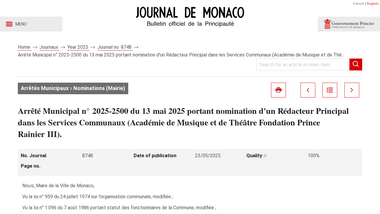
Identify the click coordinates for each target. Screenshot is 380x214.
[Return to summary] (329, 90)
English (373, 4)
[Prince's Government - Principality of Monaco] (349, 24)
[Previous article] (307, 90)
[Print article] (278, 90)
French (358, 4)
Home (24, 47)
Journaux (49, 47)
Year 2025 (78, 47)
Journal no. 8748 (115, 47)
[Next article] (351, 90)
